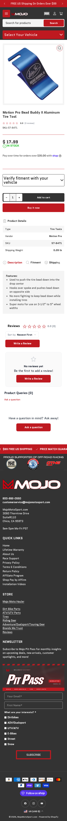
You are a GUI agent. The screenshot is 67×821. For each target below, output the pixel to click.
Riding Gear (9, 620)
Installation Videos (14, 584)
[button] (46, 13)
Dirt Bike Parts (11, 609)
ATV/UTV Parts (12, 613)
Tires (6, 617)
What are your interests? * (20, 712)
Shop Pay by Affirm (14, 580)
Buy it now (33, 207)
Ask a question (12, 399)
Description (15, 262)
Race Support (11, 558)
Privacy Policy (11, 563)
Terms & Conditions (14, 567)
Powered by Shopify (48, 816)
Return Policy (11, 571)
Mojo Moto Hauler (13, 601)
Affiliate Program (13, 576)
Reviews (7, 632)
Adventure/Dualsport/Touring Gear (24, 624)
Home (6, 545)
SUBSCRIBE (33, 755)
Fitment (36, 262)
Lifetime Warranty (13, 550)
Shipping (54, 262)
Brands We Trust (13, 628)
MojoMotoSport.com (27, 816)
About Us (8, 554)
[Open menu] (6, 13)
